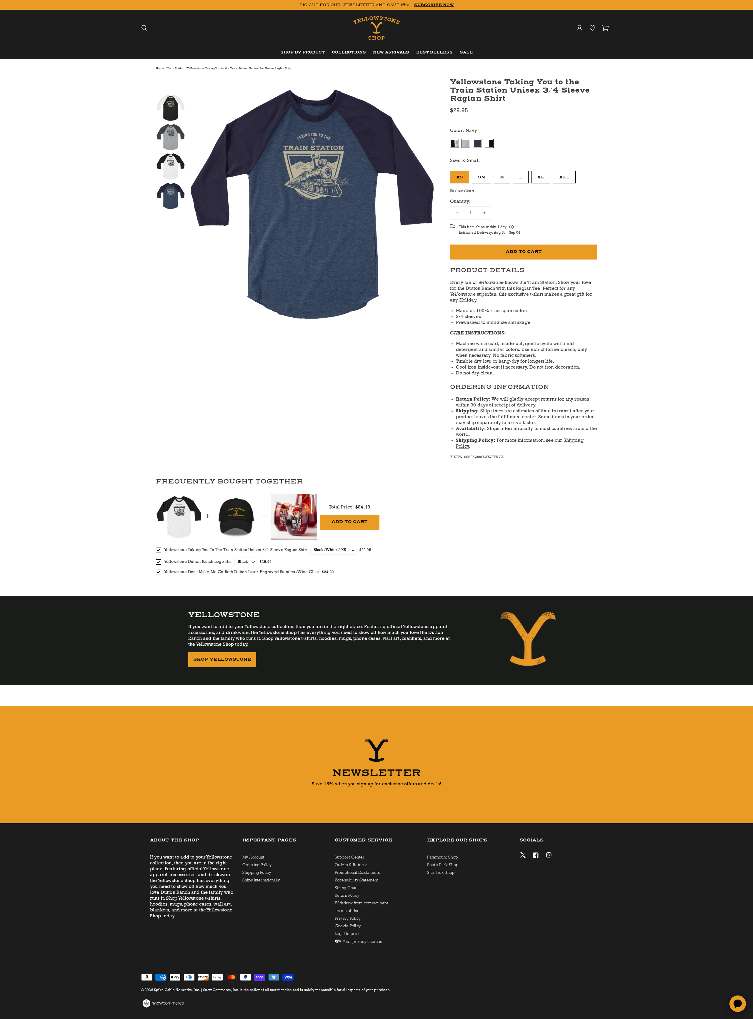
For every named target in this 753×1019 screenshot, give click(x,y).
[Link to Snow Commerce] (163, 1007)
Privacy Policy (348, 918)
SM (481, 177)
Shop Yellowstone (222, 659)
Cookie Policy (348, 926)
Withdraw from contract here (362, 903)
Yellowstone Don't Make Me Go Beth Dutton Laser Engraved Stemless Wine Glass (241, 572)
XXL (564, 177)
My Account (253, 857)
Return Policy (347, 895)
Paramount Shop (442, 857)
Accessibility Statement (356, 880)
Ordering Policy (256, 865)
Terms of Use (347, 911)
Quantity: (460, 201)
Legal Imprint (347, 934)
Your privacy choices (362, 942)
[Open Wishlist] (592, 27)
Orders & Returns (351, 865)
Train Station (176, 68)
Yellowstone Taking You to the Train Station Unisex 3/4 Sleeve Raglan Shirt (235, 550)
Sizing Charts (347, 888)
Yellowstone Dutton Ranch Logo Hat (197, 562)
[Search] (144, 27)
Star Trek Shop (440, 873)
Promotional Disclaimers (357, 873)
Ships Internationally (261, 880)
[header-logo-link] (376, 28)
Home (160, 68)
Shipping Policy (256, 873)
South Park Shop (442, 865)
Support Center (349, 857)
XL (540, 177)
